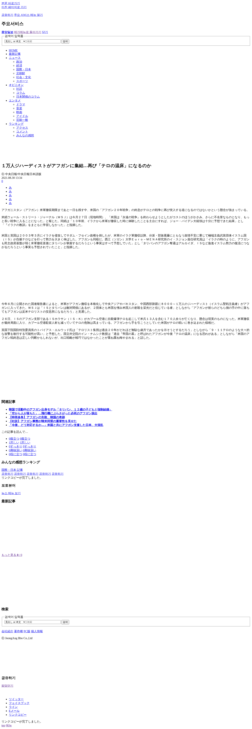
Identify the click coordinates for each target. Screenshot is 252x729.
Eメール (14, 710)
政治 (19, 61)
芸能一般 (22, 119)
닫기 (45, 32)
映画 (19, 112)
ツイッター (16, 699)
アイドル (22, 116)
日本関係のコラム (28, 96)
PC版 (27, 631)
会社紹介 (7, 631)
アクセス (22, 127)
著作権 (18, 631)
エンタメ (15, 100)
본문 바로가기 (10, 3)
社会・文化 (23, 77)
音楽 (19, 108)
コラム (20, 92)
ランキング (16, 123)
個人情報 (37, 631)
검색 (65, 41)
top (3, 725)
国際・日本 (23, 69)
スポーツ (22, 81)
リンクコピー (18, 714)
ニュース (15, 57)
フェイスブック (19, 703)
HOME (13, 50)
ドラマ (20, 104)
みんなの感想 (25, 135)
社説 (19, 88)
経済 (19, 65)
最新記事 (15, 53)
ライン (13, 706)
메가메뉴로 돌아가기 (27, 32)
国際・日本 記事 (12, 469)
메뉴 (9, 725)
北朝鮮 (20, 73)
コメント (22, 131)
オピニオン (16, 85)
